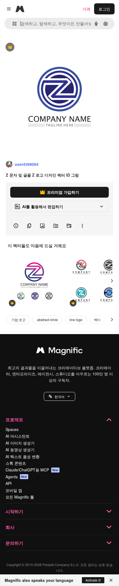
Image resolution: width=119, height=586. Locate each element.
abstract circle (47, 319)
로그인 (104, 9)
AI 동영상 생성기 (20, 449)
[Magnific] (59, 351)
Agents (16, 476)
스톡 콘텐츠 (16, 463)
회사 (10, 527)
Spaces (12, 429)
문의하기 (14, 543)
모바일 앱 (14, 490)
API (9, 483)
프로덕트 (14, 419)
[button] (59, 396)
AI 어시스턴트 (18, 436)
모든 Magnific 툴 (20, 497)
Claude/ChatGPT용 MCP (32, 470)
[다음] (112, 281)
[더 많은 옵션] (82, 225)
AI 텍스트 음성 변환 (23, 456)
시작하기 (14, 511)
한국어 (59, 396)
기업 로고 (18, 319)
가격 (86, 9)
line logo (75, 319)
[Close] (111, 580)
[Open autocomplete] (12, 24)
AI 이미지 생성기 (20, 443)
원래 (32, 47)
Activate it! (93, 580)
